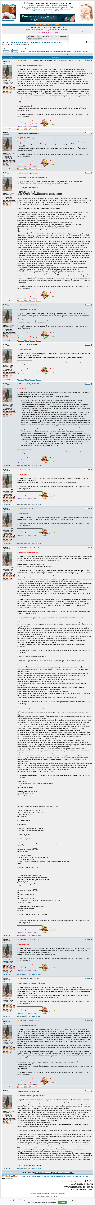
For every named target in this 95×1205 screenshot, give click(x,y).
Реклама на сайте (45, 7)
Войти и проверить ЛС (49, 11)
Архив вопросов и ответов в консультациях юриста (31, 42)
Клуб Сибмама (51, 5)
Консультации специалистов (36, 51)
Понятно (62, 1202)
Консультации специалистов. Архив (59, 51)
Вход (61, 11)
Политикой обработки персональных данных (42, 1202)
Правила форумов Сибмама (47, 13)
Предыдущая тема (73, 55)
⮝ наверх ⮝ (6, 129)
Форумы (22, 51)
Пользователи (38, 9)
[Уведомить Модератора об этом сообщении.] (91, 60)
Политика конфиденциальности (57, 1193)
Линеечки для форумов (60, 7)
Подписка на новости (29, 7)
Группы (48, 9)
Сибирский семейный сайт (35, 5)
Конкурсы (56, 9)
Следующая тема (86, 55)
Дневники (65, 5)
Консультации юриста (80, 51)
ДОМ (59, 5)
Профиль (37, 11)
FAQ (71, 7)
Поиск (29, 9)
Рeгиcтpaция (65, 9)
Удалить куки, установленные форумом (39, 1193)
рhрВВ (43, 1196)
